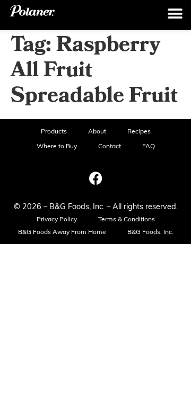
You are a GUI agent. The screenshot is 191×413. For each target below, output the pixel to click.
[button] (175, 14)
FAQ (148, 146)
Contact (109, 146)
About (97, 132)
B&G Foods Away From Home (62, 232)
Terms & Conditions (126, 220)
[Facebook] (95, 178)
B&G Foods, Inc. (150, 232)
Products (54, 132)
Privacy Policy (57, 220)
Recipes (139, 132)
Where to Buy (57, 146)
